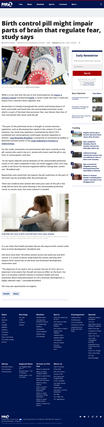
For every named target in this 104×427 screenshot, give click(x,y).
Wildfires (4, 327)
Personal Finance (7, 367)
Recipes (21, 325)
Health (48, 43)
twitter (100, 416)
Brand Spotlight (93, 358)
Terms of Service (88, 85)
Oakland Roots (58, 335)
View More (97, 93)
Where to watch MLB (43, 376)
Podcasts (5, 335)
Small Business (6, 372)
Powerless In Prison (77, 325)
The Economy (6, 369)
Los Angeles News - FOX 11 (25, 368)
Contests (22, 322)
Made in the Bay (93, 328)
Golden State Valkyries (58, 332)
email (80, 416)
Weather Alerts (41, 317)
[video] (97, 100)
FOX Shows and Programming (59, 377)
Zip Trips (22, 317)
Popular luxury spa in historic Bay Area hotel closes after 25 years (92, 135)
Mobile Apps (58, 388)
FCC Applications (59, 399)
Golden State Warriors (58, 325)
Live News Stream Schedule (60, 384)
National (4, 320)
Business (5, 330)
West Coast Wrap (7, 337)
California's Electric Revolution (94, 318)
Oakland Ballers (59, 338)
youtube (84, 416)
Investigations (77, 314)
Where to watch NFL (43, 369)
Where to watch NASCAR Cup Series (42, 379)
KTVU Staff (57, 369)
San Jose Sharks (59, 343)
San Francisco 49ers (60, 322)
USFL (55, 349)
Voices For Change (94, 351)
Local (3, 317)
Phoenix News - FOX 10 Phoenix (25, 372)
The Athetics (58, 340)
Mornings (23, 314)
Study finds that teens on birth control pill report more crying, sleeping (28, 234)
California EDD (76, 317)
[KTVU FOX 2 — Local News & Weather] (8, 4)
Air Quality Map (41, 324)
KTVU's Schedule (59, 381)
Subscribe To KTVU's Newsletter (60, 391)
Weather (40, 314)
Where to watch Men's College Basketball (41, 389)
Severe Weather (41, 332)
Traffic (21, 320)
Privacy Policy (89, 83)
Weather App (40, 334)
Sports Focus (92, 333)
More (74, 4)
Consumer (5, 332)
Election (4, 342)
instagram (92, 416)
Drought (4, 325)
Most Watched (78, 93)
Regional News (26, 364)
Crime (3, 322)
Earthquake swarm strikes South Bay (80, 98)
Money (5, 364)
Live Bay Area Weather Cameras (42, 321)
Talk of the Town (94, 336)
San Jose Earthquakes (58, 346)
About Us (58, 364)
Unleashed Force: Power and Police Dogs (76, 329)
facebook (88, 416)
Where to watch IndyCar (41, 383)
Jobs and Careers (59, 372)
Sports (57, 314)
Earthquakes (40, 329)
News (15, 293)
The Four (91, 322)
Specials (91, 314)
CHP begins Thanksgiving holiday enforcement (80, 107)
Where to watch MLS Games (43, 404)
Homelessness (76, 320)
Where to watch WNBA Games (41, 400)
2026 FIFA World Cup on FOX (60, 318)
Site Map (56, 394)
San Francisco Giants (60, 328)
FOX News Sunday (8, 340)
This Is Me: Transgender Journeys (92, 340)
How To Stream (59, 367)
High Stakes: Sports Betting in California (94, 325)
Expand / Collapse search (101, 4)
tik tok (96, 416)
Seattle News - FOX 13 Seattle (25, 376)
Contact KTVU (58, 374)
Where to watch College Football (41, 372)
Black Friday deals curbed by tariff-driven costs (81, 116)
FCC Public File (58, 397)
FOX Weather (40, 336)
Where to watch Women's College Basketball (42, 395)
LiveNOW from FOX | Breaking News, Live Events (31, 43)
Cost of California (76, 322)
